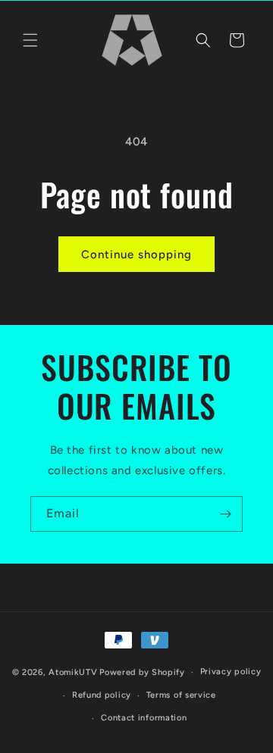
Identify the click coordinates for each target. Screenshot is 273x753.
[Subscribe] (225, 514)
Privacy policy (231, 671)
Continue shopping (136, 254)
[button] (30, 40)
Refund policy (101, 695)
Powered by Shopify (142, 672)
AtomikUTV (73, 672)
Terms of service (181, 695)
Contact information (144, 718)
